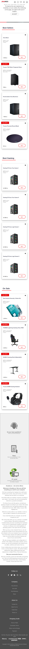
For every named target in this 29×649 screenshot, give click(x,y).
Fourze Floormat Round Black (11, 126)
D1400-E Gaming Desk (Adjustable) (12, 357)
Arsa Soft (14, 588)
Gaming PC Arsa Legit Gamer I (11, 227)
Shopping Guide (14, 618)
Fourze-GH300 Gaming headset (11, 386)
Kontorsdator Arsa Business (10, 96)
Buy (22, 57)
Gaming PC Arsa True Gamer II (11, 197)
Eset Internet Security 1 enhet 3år (12, 298)
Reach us (14, 612)
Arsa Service (14, 585)
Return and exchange (14, 628)
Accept (14, 14)
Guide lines (14, 609)
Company (14, 582)
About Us (14, 600)
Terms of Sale (14, 622)
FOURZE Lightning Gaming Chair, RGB (13, 327)
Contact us (14, 416)
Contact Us (14, 604)
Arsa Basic (6, 37)
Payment (14, 631)
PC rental (14, 464)
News (14, 440)
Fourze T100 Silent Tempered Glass (12, 67)
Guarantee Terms (14, 625)
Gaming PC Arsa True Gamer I (11, 168)
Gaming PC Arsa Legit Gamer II (11, 256)
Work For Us (14, 607)
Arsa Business (14, 591)
